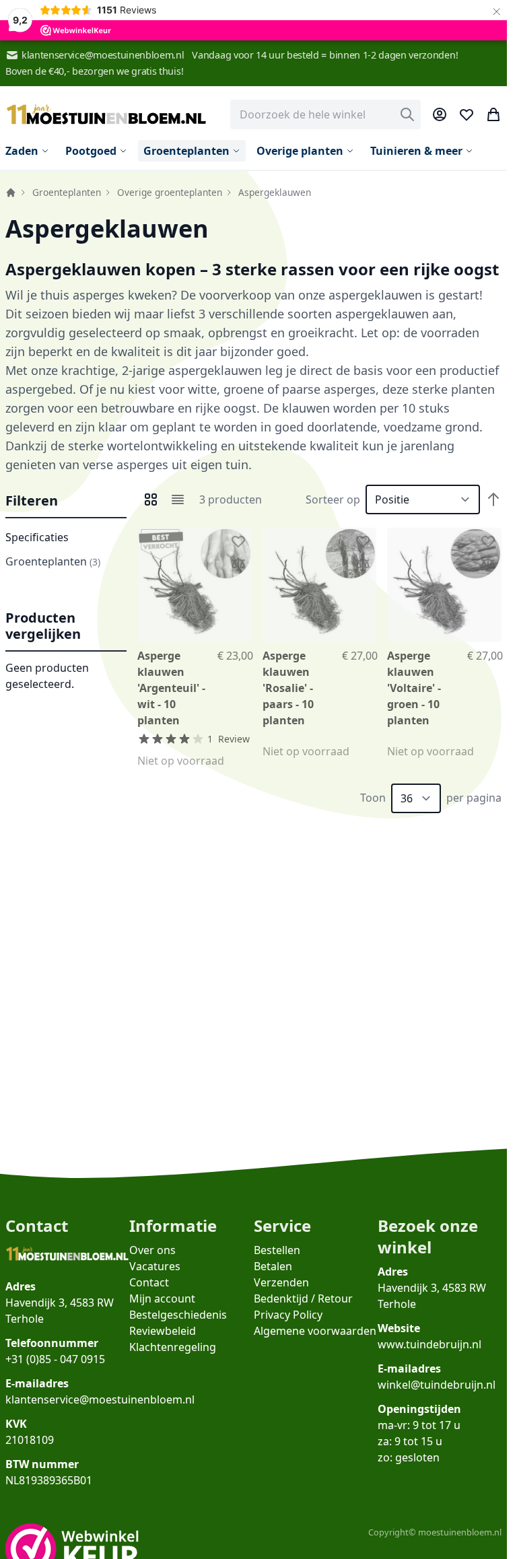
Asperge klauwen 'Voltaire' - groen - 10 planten (414, 688)
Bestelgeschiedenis (178, 1314)
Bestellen (277, 1250)
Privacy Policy (288, 1314)
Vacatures (154, 1266)
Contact (149, 1282)
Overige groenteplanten (169, 192)
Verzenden (281, 1282)
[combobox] (325, 114)
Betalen (273, 1266)
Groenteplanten (66, 192)
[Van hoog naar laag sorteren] (493, 499)
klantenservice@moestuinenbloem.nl (103, 54)
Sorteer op (333, 499)
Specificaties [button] (37, 537)
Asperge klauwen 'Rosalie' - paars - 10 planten (288, 688)
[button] (66, 501)
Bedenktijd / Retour (303, 1298)
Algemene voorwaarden (315, 1330)
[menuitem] (27, 151)
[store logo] (106, 114)
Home (10, 192)
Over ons (152, 1250)
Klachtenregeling (172, 1347)
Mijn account (162, 1298)
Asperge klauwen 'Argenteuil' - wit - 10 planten (171, 688)
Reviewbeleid (162, 1330)
